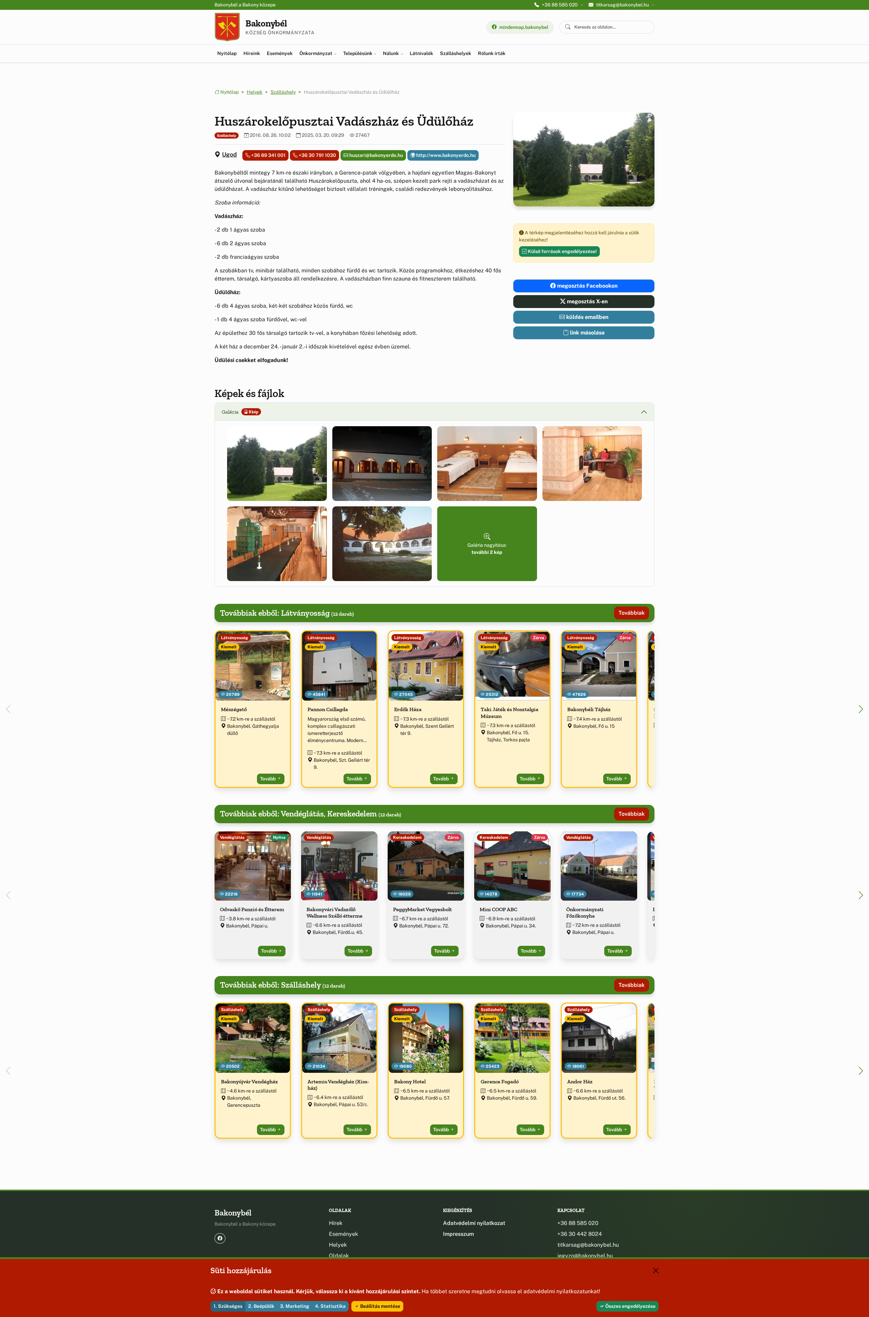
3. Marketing (294, 1306)
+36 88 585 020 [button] (560, 4)
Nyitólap (227, 53)
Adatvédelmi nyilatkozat (474, 1223)
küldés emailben (586, 317)
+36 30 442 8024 (579, 1234)
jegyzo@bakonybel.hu (585, 1255)
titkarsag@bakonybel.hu (588, 1245)
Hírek (336, 1223)
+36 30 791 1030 (317, 155)
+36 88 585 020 (577, 1223)
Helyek (254, 92)
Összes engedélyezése (629, 1306)
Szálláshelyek (455, 53)
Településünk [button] (358, 53)
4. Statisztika (330, 1306)
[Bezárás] (655, 1270)
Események (280, 53)
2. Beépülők (261, 1306)
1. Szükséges (228, 1306)
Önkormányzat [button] (316, 53)
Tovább (268, 778)
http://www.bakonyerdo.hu (445, 155)
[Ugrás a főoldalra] (227, 27)
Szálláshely (283, 92)
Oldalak (339, 1255)
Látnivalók (421, 53)
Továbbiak (631, 613)
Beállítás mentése (379, 1306)
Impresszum (458, 1234)
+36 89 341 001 (267, 155)
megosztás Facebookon (586, 286)
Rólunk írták (491, 53)
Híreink (251, 53)
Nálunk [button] (391, 53)
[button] (277, 463)
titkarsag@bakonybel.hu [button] (622, 4)
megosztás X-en (587, 301)
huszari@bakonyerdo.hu (375, 155)
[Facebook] (220, 1238)
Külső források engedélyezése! (562, 251)
